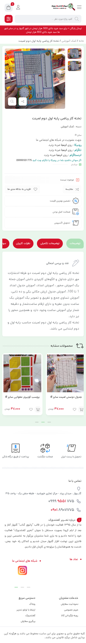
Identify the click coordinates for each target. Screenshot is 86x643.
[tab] (75, 243)
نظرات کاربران (23, 244)
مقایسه (69, 189)
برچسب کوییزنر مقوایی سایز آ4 (22, 397)
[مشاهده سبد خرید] (9, 8)
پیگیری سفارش (28, 621)
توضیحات (75, 244)
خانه (81, 41)
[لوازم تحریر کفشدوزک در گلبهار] (63, 7)
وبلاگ (32, 604)
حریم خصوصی (71, 610)
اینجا (64, 145)
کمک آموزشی (68, 41)
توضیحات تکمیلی (50, 244)
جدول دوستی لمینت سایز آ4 (66, 397)
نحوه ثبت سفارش (69, 604)
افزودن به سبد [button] (81, 409)
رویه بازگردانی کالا (69, 615)
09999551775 (24, 160)
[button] (28, 587)
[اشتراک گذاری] (23, 101)
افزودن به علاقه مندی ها (19, 189)
